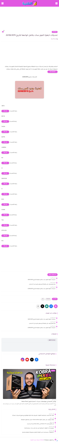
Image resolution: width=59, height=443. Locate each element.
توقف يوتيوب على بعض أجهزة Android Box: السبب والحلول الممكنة (37, 419)
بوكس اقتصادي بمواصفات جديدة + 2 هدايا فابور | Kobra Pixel (39, 401)
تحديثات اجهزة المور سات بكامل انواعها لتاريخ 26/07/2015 (41, 279)
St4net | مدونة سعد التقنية (37, 440)
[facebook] (36, 359)
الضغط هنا (52, 71)
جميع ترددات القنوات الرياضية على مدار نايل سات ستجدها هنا (39, 428)
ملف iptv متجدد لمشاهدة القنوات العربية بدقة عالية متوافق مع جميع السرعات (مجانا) (33, 415)
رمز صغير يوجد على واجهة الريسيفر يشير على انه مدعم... (41, 284)
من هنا (5, 111)
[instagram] (22, 359)
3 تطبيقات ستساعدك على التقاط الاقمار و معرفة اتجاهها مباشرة (38, 432)
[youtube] (27, 359)
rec (42, 298)
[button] (51, 306)
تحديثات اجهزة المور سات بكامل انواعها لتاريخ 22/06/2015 (41, 288)
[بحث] (2, 3)
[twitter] (32, 359)
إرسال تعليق (52, 340)
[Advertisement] (29, 20)
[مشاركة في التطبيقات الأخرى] (38, 306)
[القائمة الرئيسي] (56, 3)
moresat (54, 31)
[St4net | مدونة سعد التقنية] (29, 3)
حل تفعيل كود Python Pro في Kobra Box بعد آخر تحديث (40, 424)
